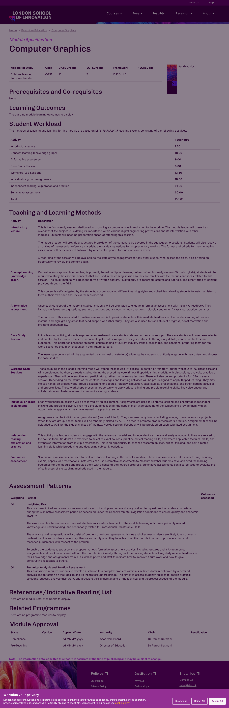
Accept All (217, 701)
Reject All (199, 701)
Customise (181, 701)
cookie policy (122, 702)
